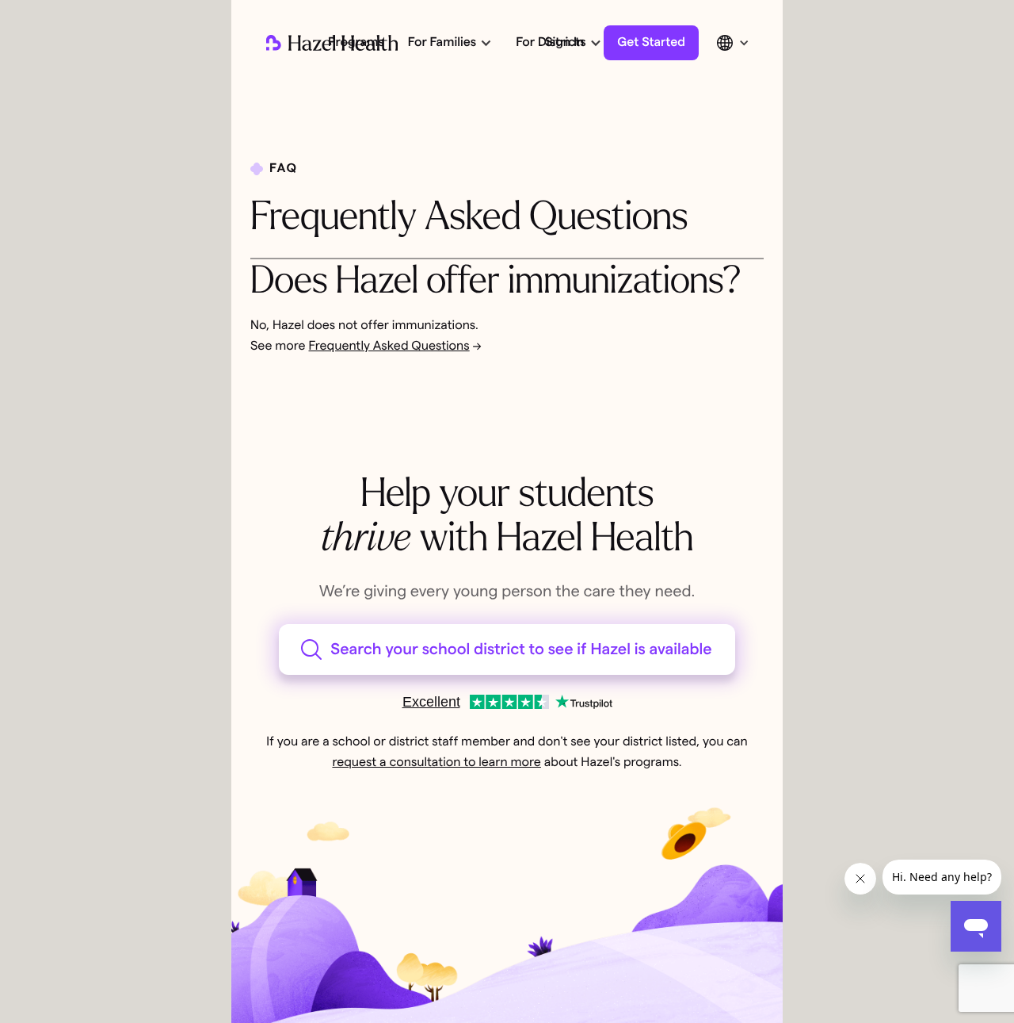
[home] (332, 42)
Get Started (651, 42)
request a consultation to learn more (436, 763)
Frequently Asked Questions (389, 346)
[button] (448, 42)
